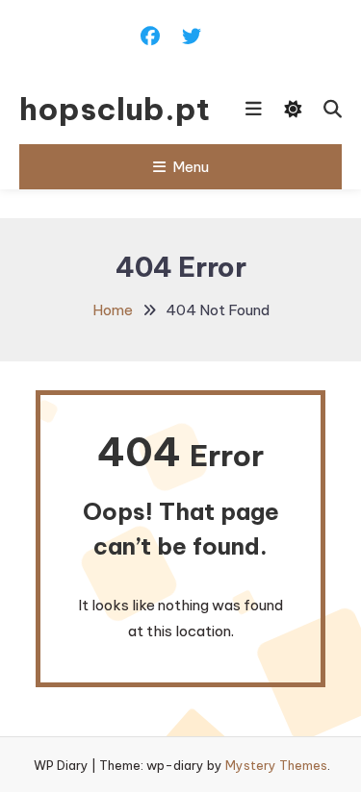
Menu (190, 167)
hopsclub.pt (107, 108)
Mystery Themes (276, 765)
